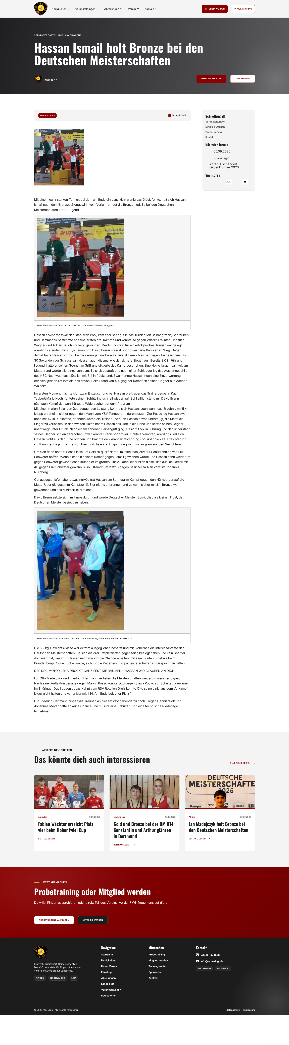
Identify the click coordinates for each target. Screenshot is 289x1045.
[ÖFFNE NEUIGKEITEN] (68, 9)
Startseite (40, 35)
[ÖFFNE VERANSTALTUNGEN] (97, 9)
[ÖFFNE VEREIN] (138, 9)
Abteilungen (56, 35)
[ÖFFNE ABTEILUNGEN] (121, 9)
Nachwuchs (74, 35)
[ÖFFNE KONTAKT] (156, 9)
